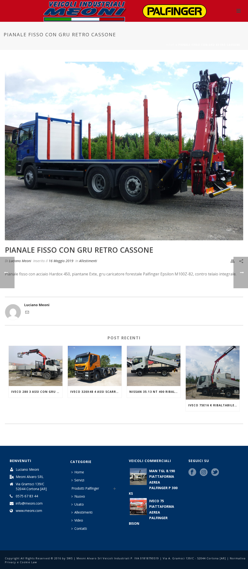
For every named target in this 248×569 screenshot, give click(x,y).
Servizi (79, 480)
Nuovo (79, 496)
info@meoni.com (29, 503)
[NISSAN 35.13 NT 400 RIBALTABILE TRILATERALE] (154, 366)
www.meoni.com (29, 510)
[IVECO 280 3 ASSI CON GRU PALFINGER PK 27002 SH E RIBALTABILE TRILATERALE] (35, 366)
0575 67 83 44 (27, 496)
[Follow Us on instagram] (204, 472)
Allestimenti (88, 260)
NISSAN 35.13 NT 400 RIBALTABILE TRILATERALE (155, 392)
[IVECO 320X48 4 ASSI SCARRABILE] (95, 366)
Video (78, 520)
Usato (79, 504)
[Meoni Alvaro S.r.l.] (124, 11)
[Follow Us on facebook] (192, 472)
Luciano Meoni (20, 260)
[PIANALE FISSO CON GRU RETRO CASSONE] (124, 151)
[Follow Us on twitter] (215, 472)
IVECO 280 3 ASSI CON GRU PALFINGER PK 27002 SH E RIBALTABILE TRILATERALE (36, 392)
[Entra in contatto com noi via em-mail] (27, 313)
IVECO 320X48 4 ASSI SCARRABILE (96, 392)
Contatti (80, 528)
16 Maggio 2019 (61, 260)
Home (170, 44)
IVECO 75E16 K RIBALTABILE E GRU (214, 405)
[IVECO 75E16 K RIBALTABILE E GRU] (213, 373)
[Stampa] (232, 261)
